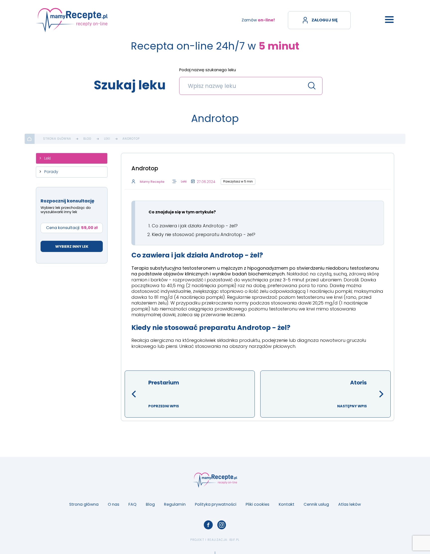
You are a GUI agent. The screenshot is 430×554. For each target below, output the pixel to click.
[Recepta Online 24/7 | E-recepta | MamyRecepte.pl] (72, 20)
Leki (107, 138)
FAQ (132, 504)
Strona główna (57, 138)
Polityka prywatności (215, 504)
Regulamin (175, 504)
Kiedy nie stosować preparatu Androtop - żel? (203, 234)
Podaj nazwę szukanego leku (207, 70)
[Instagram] (221, 524)
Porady (51, 172)
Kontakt (286, 504)
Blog (87, 138)
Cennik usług (316, 504)
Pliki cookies (257, 504)
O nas (113, 504)
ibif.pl (234, 540)
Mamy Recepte (152, 182)
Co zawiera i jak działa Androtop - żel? (195, 226)
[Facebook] (208, 524)
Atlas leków (349, 504)
